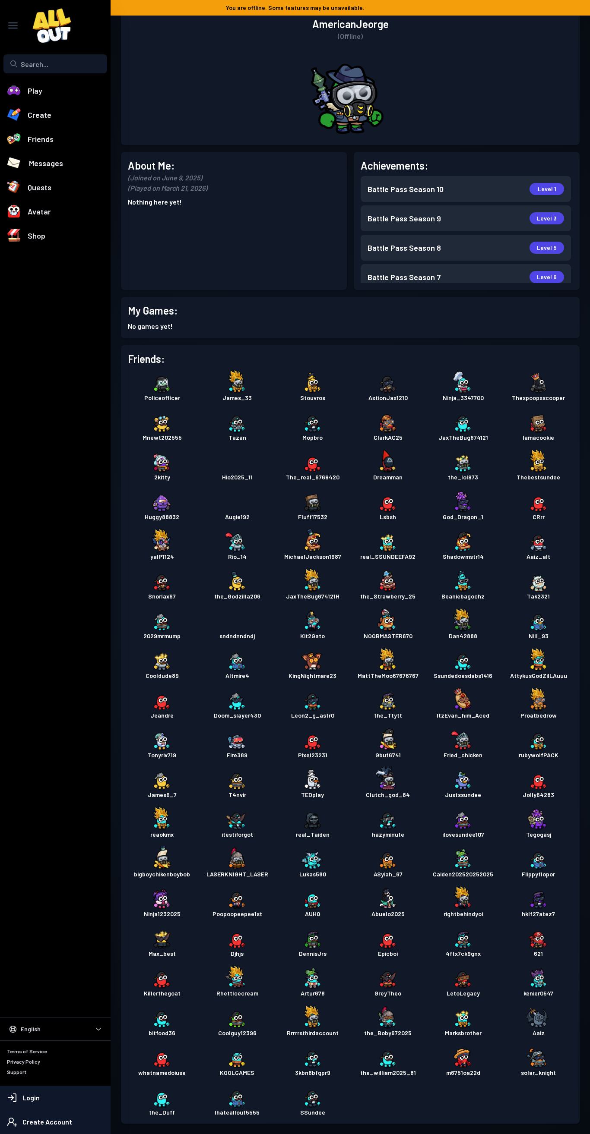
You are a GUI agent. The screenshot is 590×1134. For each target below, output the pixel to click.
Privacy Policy (23, 1061)
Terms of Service (27, 1051)
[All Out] (47, 25)
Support (16, 1072)
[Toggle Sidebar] (13, 25)
